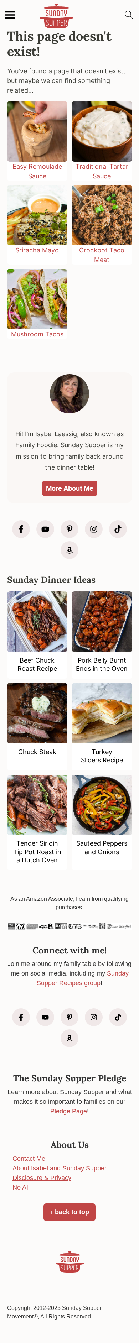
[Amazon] (69, 550)
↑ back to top (69, 1212)
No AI (20, 1187)
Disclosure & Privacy (41, 1177)
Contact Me (28, 1158)
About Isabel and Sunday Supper (59, 1168)
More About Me (69, 488)
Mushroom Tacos (37, 334)
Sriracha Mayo (37, 250)
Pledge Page (68, 1111)
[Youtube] (45, 529)
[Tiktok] (118, 529)
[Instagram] (94, 529)
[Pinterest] (69, 529)
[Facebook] (21, 529)
